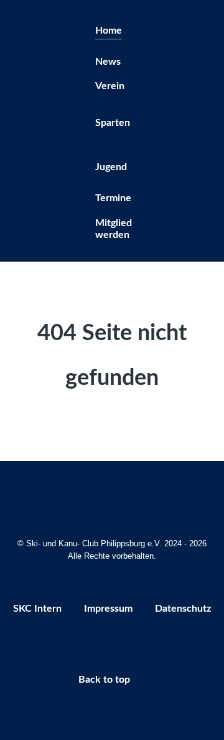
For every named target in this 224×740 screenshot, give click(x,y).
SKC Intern (37, 609)
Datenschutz (183, 609)
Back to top (105, 680)
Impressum (108, 609)
